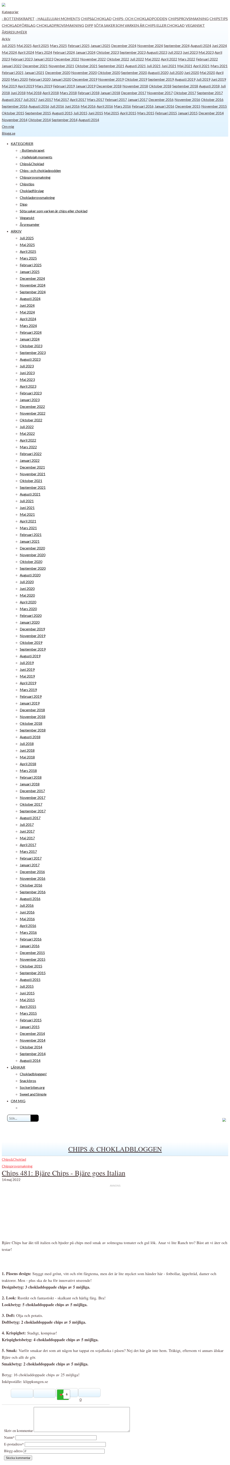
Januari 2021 (34, 72)
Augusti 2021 (135, 66)
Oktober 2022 (118, 59)
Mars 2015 (145, 113)
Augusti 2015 (62, 113)
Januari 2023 (43, 59)
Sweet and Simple (33, 1094)
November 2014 (14, 120)
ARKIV (16, 231)
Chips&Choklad (96, 18)
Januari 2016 (164, 106)
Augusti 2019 (185, 79)
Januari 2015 (188, 113)
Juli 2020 (176, 72)
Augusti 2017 (12, 99)
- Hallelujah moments (57, 18)
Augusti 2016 (39, 106)
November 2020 (84, 72)
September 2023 (133, 52)
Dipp (89, 25)
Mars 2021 (219, 66)
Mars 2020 (19, 79)
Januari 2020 (61, 79)
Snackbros (28, 1080)
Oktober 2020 (109, 72)
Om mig (8, 126)
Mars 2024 (43, 52)
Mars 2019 (43, 86)
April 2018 (50, 93)
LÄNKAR (18, 1067)
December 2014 (211, 113)
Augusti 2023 (156, 52)
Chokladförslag (18, 25)
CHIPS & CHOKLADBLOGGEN (115, 1148)
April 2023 (28, 386)
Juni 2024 (219, 45)
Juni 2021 (168, 66)
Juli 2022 (137, 59)
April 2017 (78, 99)
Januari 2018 (110, 93)
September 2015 (38, 113)
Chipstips (219, 18)
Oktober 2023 (107, 52)
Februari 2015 (166, 113)
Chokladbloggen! (33, 1074)
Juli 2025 (9, 45)
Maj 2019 (9, 86)
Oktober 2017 (185, 93)
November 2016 (187, 99)
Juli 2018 (27, 743)
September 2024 (177, 45)
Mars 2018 (68, 93)
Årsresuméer (14, 32)
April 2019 (26, 86)
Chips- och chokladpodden (140, 18)
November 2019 (111, 79)
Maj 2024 (9, 52)
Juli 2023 (175, 52)
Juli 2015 (80, 113)
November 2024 (150, 45)
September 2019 (161, 79)
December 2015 (187, 106)
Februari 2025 (79, 45)
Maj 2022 (152, 59)
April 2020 (28, 602)
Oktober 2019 (136, 79)
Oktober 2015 (13, 113)
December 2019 (84, 79)
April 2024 (26, 52)
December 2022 (66, 59)
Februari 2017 (116, 99)
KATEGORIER (22, 143)
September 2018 (185, 86)
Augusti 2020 (158, 72)
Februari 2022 (207, 59)
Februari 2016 (143, 106)
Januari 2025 (100, 45)
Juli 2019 (203, 79)
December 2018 (109, 86)
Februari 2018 (89, 93)
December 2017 (133, 93)
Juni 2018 (18, 93)
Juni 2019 (218, 79)
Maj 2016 (88, 106)
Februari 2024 (64, 52)
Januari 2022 (12, 66)
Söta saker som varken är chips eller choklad (139, 25)
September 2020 (134, 72)
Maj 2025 (24, 45)
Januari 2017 (138, 99)
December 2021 (35, 66)
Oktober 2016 (212, 99)
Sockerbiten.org (32, 1087)
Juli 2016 (57, 106)
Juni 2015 (95, 113)
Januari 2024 (85, 52)
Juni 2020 (191, 72)
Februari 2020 (40, 79)
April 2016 (105, 106)
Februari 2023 (22, 59)
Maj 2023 (206, 52)
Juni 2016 (72, 106)
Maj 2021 (184, 66)
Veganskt (195, 25)
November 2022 (93, 59)
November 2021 (61, 66)
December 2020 (57, 72)
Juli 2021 (154, 66)
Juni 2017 (45, 99)
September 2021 (111, 66)
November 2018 (135, 86)
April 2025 (41, 45)
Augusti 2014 (88, 120)
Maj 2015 (111, 113)
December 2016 (161, 99)
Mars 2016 (122, 106)
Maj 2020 (207, 72)
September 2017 (210, 93)
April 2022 (169, 59)
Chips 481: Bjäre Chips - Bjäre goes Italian (63, 1173)
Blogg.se (8, 133)
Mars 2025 (58, 45)
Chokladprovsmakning (60, 25)
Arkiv (6, 39)
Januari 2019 (85, 86)
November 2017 (160, 93)
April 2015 (128, 113)
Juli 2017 (30, 99)
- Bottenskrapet (18, 18)
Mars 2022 (186, 59)
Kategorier (10, 12)
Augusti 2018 (209, 86)
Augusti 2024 (200, 45)
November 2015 (214, 106)
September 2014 (64, 120)
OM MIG (18, 1101)
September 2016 (15, 106)
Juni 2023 (190, 52)
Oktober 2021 (86, 66)
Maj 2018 (34, 93)
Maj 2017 (61, 99)
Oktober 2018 (160, 86)
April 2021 (201, 66)
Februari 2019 (64, 86)
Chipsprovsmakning (188, 18)
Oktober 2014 (39, 120)
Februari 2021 (13, 72)
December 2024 (123, 45)
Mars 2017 (95, 99)
